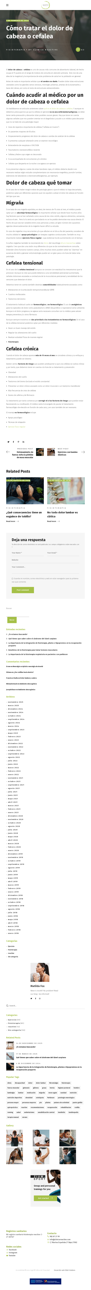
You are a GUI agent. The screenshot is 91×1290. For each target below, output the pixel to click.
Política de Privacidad (42, 1270)
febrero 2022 (14, 771)
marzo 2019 (13, 885)
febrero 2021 (14, 809)
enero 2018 (13, 933)
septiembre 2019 (16, 864)
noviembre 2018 (15, 899)
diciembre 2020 (15, 816)
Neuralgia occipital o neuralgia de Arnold (28, 666)
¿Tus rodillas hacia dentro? (24, 672)
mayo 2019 (13, 878)
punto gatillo (77, 1103)
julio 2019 (12, 871)
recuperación (52, 1107)
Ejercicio (11, 946)
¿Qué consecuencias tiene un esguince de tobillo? (24, 514)
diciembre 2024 (15, 709)
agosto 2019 (14, 868)
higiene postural (64, 1088)
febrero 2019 (14, 888)
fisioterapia (66, 1083)
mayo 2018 (13, 919)
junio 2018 (13, 916)
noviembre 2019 (15, 857)
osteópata (40, 1098)
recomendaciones (37, 1107)
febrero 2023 (14, 737)
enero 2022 (13, 775)
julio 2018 (12, 913)
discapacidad (20, 1083)
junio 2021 (13, 795)
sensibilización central (46, 1112)
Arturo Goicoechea (68, 243)
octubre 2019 (14, 861)
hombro (77, 1088)
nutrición (73, 1093)
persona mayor (13, 1103)
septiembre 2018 (16, 906)
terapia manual (13, 1117)
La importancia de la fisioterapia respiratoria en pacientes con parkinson (38, 654)
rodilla (77, 1107)
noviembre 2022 (15, 747)
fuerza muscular (13, 1088)
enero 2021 (13, 813)
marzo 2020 (13, 844)
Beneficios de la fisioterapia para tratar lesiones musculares (32, 650)
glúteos (36, 1088)
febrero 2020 (14, 847)
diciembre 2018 (15, 895)
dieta (9, 1083)
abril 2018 (13, 923)
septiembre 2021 (16, 785)
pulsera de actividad (61, 1103)
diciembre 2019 (15, 854)
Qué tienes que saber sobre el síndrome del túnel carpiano (32, 639)
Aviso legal (30, 1270)
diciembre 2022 (15, 743)
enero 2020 (13, 850)
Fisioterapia (15, 50)
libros (46, 243)
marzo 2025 (13, 706)
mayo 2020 (13, 837)
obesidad (28, 1098)
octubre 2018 (14, 902)
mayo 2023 (13, 733)
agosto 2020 (14, 826)
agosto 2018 (14, 909)
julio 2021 (12, 792)
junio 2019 (13, 875)
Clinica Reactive (45, 50)
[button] (84, 5)
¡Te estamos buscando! (17, 634)
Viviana (8, 672)
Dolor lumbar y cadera (28, 678)
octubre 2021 (14, 781)
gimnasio (26, 1088)
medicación (31, 1093)
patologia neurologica (66, 1098)
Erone (8, 666)
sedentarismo (29, 1112)
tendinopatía (73, 1112)
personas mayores (29, 1103)
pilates (47, 1103)
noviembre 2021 (15, 778)
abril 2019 (13, 882)
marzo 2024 (13, 726)
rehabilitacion (66, 1107)
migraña (42, 1093)
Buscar (9, 608)
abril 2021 (13, 802)
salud (19, 1112)
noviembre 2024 (15, 712)
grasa (44, 1088)
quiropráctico (12, 1107)
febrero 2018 (14, 930)
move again (52, 1093)
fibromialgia (53, 1083)
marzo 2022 (13, 768)
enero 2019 (13, 892)
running (10, 1112)
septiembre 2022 (16, 754)
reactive (11, 953)
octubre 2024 (14, 716)
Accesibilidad (20, 1270)
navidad (63, 1093)
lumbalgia (11, 1093)
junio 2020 (13, 833)
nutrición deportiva (14, 1098)
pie (40, 1103)
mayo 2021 (13, 799)
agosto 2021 (14, 788)
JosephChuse (11, 690)
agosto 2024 (14, 723)
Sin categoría (13, 957)
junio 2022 (13, 764)
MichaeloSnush (11, 684)
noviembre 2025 (15, 702)
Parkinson (50, 1098)
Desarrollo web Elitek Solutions (64, 1270)
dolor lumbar (41, 1083)
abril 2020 (13, 840)
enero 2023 (13, 740)
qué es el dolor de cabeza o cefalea (58, 109)
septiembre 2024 (16, 719)
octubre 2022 (14, 750)
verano (24, 1117)
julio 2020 (13, 830)
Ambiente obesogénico (28, 684)
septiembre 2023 (16, 730)
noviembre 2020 (15, 819)
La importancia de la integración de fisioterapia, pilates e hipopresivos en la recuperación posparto (44, 644)
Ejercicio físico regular (16, 427)
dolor (30, 1083)
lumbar (20, 1093)
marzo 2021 (13, 806)
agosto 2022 (14, 757)
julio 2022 (13, 761)
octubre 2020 (14, 823)
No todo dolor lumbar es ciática (62, 514)
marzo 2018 (13, 926)
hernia (52, 1088)
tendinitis (61, 1112)
